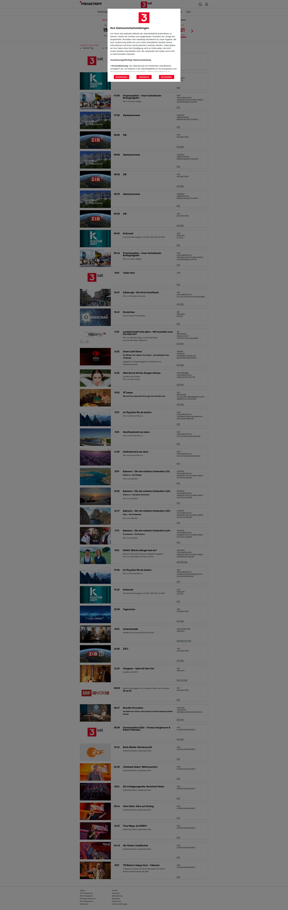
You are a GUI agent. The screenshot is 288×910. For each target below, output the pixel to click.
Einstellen (166, 77)
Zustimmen (121, 77)
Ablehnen (144, 77)
